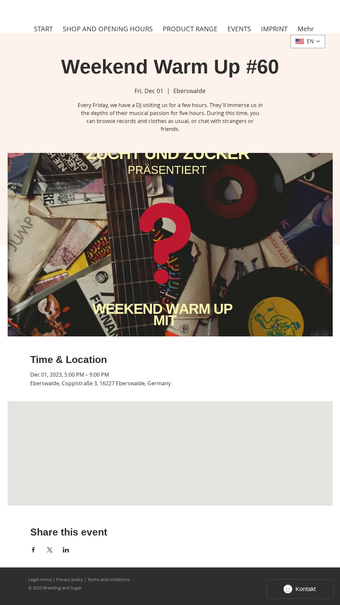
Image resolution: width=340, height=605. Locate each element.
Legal (33, 579)
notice (46, 579)
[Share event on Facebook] (33, 549)
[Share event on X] (49, 549)
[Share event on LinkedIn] (66, 549)
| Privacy (61, 579)
